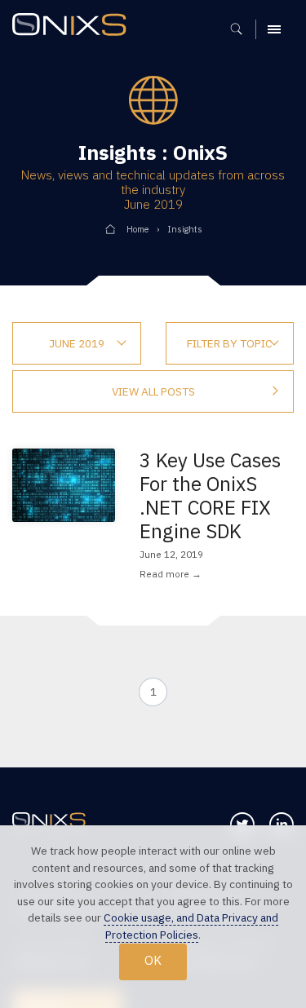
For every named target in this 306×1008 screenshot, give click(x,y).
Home (137, 229)
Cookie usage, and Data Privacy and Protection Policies (191, 926)
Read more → (171, 574)
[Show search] (242, 29)
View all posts (153, 391)
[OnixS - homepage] (73, 26)
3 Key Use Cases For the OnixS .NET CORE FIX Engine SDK (210, 495)
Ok (153, 960)
